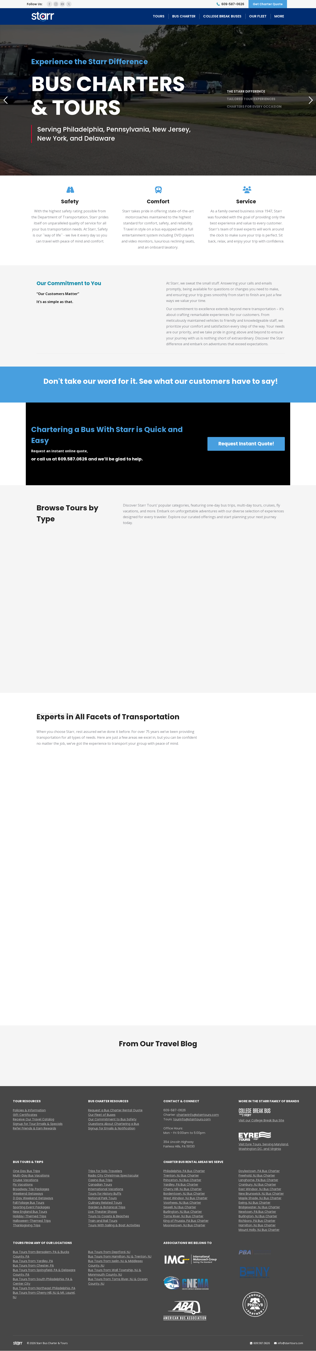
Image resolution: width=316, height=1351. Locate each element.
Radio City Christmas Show (128, 654)
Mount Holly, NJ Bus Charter (259, 1230)
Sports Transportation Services (74, 822)
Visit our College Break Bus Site (261, 1120)
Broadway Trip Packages (31, 1189)
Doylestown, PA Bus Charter (259, 1171)
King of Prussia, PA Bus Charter (186, 1221)
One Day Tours (65, 594)
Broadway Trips (65, 658)
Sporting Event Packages (31, 1207)
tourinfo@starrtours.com (192, 1119)
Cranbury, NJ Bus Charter (257, 1184)
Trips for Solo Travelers (105, 1171)
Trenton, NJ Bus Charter (181, 1175)
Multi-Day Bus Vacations (128, 591)
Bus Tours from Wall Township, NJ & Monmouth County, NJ (114, 1272)
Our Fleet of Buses (101, 1115)
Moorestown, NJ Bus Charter (184, 1225)
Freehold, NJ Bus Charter (257, 1175)
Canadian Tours (100, 1184)
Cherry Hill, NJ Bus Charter (182, 1189)
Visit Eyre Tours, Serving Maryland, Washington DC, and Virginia (264, 1146)
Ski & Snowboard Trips (160, 1002)
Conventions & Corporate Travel (74, 912)
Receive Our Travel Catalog (33, 1119)
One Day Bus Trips (26, 1171)
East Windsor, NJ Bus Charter (260, 1189)
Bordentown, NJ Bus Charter (184, 1193)
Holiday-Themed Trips (29, 1216)
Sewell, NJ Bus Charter (179, 1207)
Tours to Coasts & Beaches (108, 1216)
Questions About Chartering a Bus (113, 1124)
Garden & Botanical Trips (106, 1207)
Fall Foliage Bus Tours (28, 1202)
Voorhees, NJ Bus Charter (182, 1202)
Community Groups (161, 915)
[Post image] (65, 572)
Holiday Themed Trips (193, 654)
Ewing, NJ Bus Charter (254, 1202)
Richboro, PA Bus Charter (257, 1221)
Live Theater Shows (102, 1212)
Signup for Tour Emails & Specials (38, 1124)
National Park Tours (102, 1198)
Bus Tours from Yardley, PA (33, 1261)
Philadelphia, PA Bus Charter (184, 1171)
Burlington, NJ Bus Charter (182, 1212)
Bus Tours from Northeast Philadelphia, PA (44, 1288)
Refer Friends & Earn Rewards (34, 1128)
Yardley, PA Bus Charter (180, 1184)
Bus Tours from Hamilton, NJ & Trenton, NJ (119, 1256)
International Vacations (105, 1189)
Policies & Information (29, 1110)
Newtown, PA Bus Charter (257, 1212)
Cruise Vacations (192, 594)
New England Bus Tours (30, 1212)
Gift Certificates (25, 1115)
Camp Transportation (74, 1002)
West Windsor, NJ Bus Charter (185, 1198)
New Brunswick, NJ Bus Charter (261, 1193)
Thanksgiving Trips (26, 1225)
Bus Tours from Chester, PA (33, 1265)
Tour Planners (247, 1002)
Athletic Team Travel (247, 915)
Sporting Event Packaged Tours (256, 654)
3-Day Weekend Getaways (33, 1198)
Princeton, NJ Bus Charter (182, 1180)
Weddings (160, 829)
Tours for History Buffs (104, 1193)
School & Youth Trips (247, 829)
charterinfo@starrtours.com (197, 1115)
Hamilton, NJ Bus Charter (257, 1225)
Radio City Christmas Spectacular (113, 1175)
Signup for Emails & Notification (111, 1128)
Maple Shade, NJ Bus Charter (260, 1198)
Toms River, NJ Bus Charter (183, 1216)
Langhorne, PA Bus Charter (258, 1180)
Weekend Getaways (28, 1193)
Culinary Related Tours (105, 1202)
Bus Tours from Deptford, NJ (109, 1252)
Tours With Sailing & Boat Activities (114, 1225)
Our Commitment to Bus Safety (112, 1119)
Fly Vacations (256, 594)
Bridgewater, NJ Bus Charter (259, 1207)
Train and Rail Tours (102, 1221)
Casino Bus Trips (100, 1180)
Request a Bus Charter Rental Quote (115, 1110)
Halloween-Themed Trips (32, 1221)
